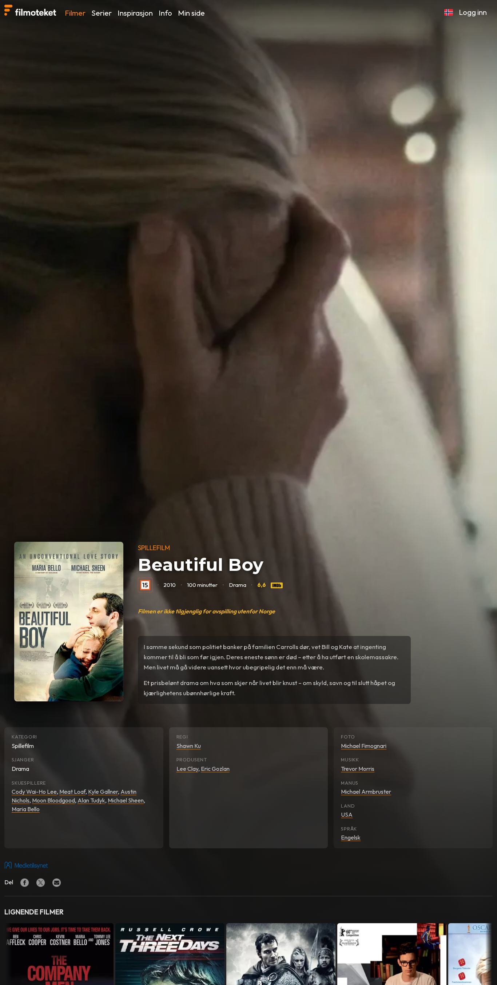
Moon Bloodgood (53, 800)
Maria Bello (26, 809)
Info (165, 12)
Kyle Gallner (103, 791)
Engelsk (351, 837)
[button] (448, 12)
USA (347, 814)
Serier (101, 12)
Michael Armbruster (366, 791)
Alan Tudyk (91, 800)
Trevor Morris (357, 768)
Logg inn (473, 12)
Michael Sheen (126, 800)
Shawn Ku (188, 745)
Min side (191, 12)
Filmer (75, 12)
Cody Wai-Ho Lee (34, 791)
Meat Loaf (72, 791)
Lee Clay (187, 768)
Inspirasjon (135, 12)
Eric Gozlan (215, 768)
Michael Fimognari (363, 745)
